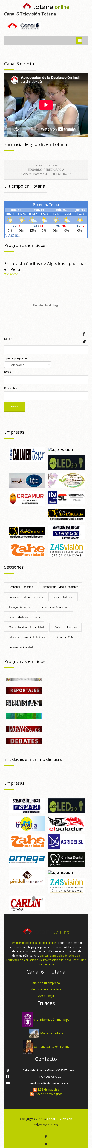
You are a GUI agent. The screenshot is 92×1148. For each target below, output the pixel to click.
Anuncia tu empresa (46, 983)
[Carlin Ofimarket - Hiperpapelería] (27, 903)
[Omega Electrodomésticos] (27, 859)
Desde (8, 339)
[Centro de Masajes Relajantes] (66, 480)
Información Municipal (54, 607)
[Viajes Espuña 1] (60, 449)
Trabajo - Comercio (20, 607)
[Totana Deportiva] (24, 716)
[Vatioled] (66, 462)
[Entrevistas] (24, 703)
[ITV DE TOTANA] (66, 497)
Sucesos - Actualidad (21, 647)
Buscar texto (11, 388)
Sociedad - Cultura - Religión (26, 596)
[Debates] (24, 741)
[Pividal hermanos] (27, 877)
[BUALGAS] (27, 480)
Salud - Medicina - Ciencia (24, 617)
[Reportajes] (24, 690)
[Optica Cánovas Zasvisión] (66, 550)
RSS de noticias (48, 1089)
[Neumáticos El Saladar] (66, 823)
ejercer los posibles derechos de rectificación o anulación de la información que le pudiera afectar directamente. (46, 960)
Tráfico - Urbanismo (65, 627)
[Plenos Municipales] (24, 728)
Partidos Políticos (63, 596)
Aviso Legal (46, 996)
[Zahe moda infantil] (27, 550)
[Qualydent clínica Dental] (66, 859)
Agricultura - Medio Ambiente (60, 586)
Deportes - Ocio (65, 637)
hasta (7, 372)
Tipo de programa (15, 358)
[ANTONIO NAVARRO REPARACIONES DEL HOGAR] (66, 532)
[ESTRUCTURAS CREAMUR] (27, 498)
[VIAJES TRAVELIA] (27, 823)
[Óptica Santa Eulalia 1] (27, 532)
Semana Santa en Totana (52, 1046)
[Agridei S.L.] (66, 841)
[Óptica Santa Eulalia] (66, 514)
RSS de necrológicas (48, 1094)
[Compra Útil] (24, 679)
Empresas (14, 432)
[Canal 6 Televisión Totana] (46, 7)
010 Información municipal (51, 1019)
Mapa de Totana (51, 1033)
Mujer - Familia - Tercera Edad (26, 627)
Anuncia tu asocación (46, 989)
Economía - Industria (21, 586)
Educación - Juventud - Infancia (27, 637)
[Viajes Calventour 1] (27, 454)
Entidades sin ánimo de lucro (33, 759)
